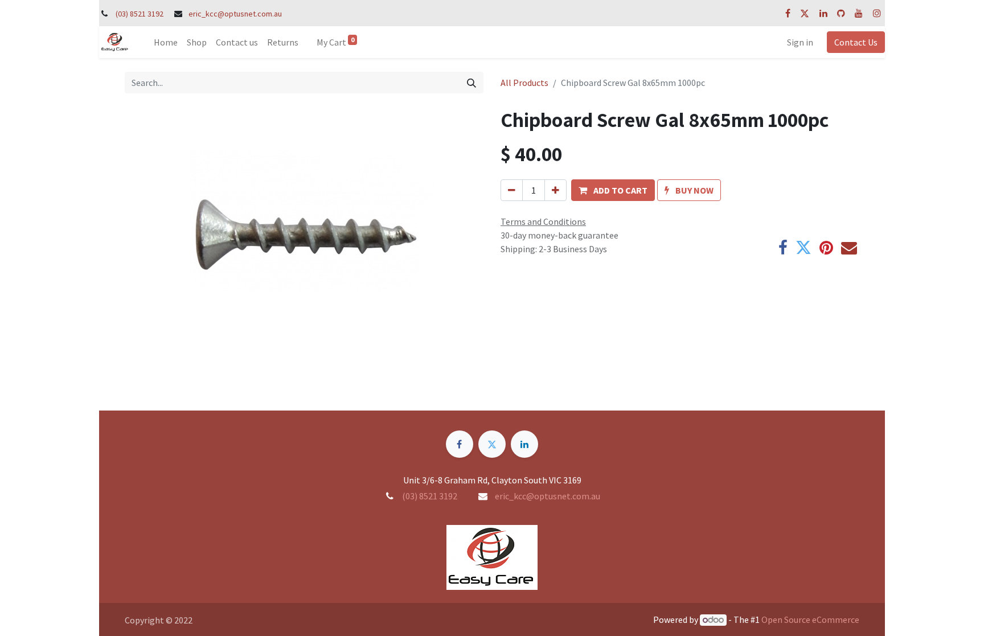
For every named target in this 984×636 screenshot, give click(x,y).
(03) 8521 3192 (139, 14)
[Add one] (555, 190)
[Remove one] (512, 190)
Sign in (800, 42)
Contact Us (856, 42)
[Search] (471, 82)
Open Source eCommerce (810, 619)
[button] (613, 190)
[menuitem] (165, 42)
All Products (524, 82)
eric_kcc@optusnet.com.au (235, 14)
